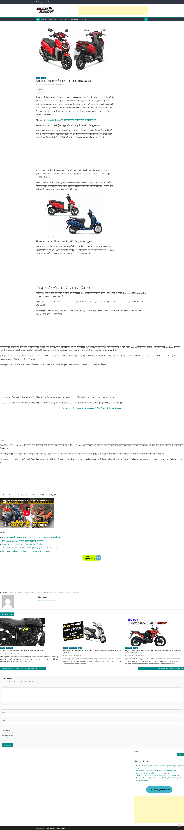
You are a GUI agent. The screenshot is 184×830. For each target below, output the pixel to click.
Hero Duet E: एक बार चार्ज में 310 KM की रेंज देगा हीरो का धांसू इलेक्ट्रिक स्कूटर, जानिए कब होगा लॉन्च (92, 652)
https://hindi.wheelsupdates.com (46, 600)
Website (4, 720)
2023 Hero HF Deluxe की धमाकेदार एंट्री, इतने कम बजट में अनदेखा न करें (70, 120)
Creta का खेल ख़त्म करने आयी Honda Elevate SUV (169, 668)
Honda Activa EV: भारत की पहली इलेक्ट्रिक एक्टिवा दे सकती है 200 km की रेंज (156, 770)
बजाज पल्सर (6, 544)
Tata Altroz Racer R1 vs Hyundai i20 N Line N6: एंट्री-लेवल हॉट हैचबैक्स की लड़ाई (157, 775)
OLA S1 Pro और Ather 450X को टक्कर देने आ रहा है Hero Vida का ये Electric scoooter (34, 548)
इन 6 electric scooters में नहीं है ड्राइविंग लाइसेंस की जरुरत (22, 541)
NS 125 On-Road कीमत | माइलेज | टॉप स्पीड (26, 544)
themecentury (60, 828)
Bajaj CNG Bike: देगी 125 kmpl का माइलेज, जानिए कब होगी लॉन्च (21, 650)
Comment (5, 686)
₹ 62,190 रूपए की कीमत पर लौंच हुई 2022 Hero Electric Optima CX (27, 551)
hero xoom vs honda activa (13, 592)
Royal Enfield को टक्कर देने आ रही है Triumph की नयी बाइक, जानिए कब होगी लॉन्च (31, 537)
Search (136, 751)
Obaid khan (51, 84)
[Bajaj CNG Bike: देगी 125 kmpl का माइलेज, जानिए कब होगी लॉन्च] (29, 632)
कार (66, 19)
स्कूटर (60, 19)
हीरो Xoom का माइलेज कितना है (50, 592)
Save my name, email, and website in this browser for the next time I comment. (7, 735)
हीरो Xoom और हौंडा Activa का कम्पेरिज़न (31, 592)
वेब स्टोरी (84, 19)
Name (4, 705)
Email (4, 712)
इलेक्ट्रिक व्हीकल (74, 19)
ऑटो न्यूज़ (43, 19)
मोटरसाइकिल (52, 19)
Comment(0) (61, 84)
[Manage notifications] (179, 825)
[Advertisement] (113, 10)
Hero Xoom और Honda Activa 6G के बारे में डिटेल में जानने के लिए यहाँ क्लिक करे (92, 408)
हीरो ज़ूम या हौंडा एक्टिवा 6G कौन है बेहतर (69, 592)
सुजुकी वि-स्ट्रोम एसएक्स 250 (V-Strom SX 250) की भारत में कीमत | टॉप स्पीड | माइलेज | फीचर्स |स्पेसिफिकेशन (153, 652)
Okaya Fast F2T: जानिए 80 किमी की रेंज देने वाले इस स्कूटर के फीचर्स (153, 773)
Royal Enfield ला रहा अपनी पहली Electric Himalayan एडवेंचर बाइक (19, 668)
